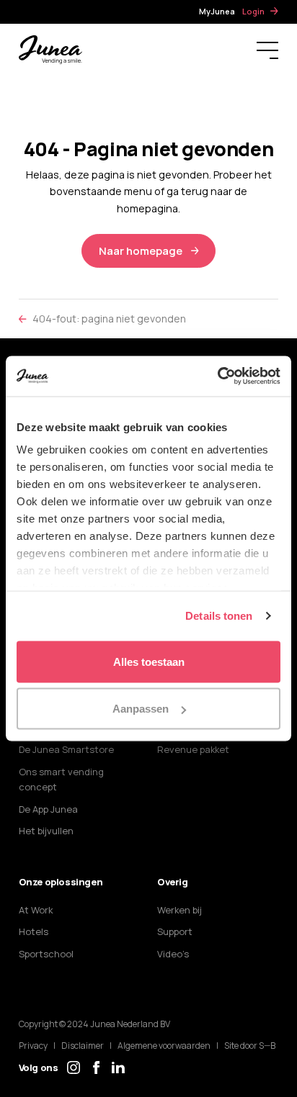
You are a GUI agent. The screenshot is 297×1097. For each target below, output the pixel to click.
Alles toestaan (149, 661)
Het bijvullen (46, 830)
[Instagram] (73, 1067)
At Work (36, 909)
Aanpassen (140, 709)
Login (253, 11)
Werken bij (179, 909)
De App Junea (48, 809)
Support (174, 931)
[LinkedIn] (118, 1067)
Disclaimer (82, 1045)
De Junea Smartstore (66, 749)
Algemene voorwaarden (164, 1045)
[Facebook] (95, 1067)
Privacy (33, 1045)
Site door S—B (249, 1045)
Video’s (173, 953)
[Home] (50, 48)
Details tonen (218, 616)
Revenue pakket (193, 749)
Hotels (33, 931)
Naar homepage (140, 250)
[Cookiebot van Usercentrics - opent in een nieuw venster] (217, 376)
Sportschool (46, 953)
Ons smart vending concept (61, 779)
